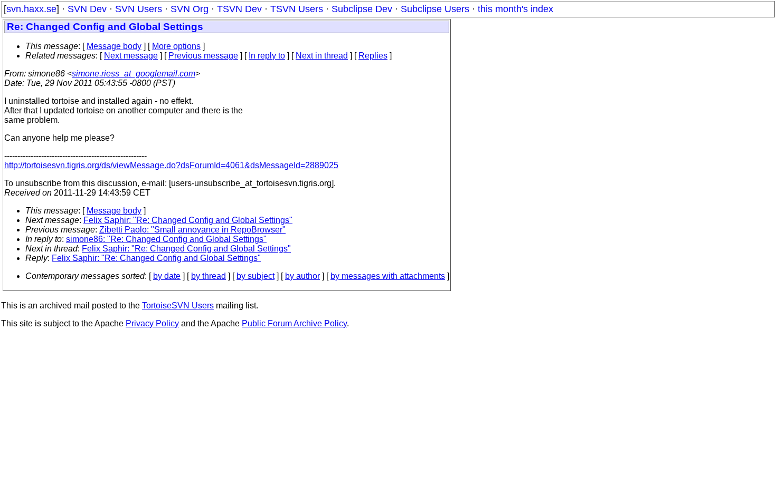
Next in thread (322, 55)
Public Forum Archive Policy (294, 323)
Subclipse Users (435, 9)
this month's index (515, 9)
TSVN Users (296, 9)
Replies (372, 55)
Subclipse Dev (362, 9)
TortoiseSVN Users (178, 305)
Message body (114, 46)
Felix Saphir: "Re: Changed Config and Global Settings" (187, 220)
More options (176, 46)
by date (167, 276)
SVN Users (138, 9)
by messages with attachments (387, 276)
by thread (208, 276)
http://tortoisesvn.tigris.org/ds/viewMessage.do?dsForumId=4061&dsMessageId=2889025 (171, 165)
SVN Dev (87, 9)
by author (302, 276)
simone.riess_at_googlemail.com (133, 73)
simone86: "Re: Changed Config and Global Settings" (166, 239)
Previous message (203, 55)
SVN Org (190, 9)
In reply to (267, 55)
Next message (131, 55)
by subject (255, 276)
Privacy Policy (152, 323)
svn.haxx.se (31, 9)
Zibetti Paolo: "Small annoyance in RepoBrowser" (192, 229)
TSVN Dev (239, 9)
